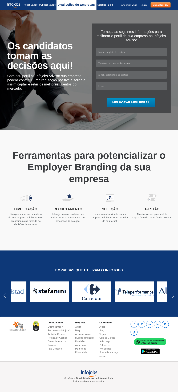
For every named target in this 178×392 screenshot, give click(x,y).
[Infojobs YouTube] (149, 324)
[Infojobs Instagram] (165, 324)
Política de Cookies (57, 337)
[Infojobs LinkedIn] (157, 324)
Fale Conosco (55, 348)
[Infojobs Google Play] (150, 351)
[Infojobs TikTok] (134, 332)
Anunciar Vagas (83, 334)
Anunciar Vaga (129, 4)
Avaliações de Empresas (76, 4)
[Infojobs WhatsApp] (150, 341)
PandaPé (79, 341)
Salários (101, 4)
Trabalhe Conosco (57, 334)
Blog (110, 4)
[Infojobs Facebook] (134, 324)
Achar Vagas (31, 4)
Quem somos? (55, 327)
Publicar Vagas (47, 4)
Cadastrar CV (160, 4)
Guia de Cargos (107, 337)
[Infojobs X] (141, 324)
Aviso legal (80, 345)
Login (144, 4)
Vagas (102, 334)
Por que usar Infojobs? (59, 330)
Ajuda (78, 327)
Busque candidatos (85, 337)
